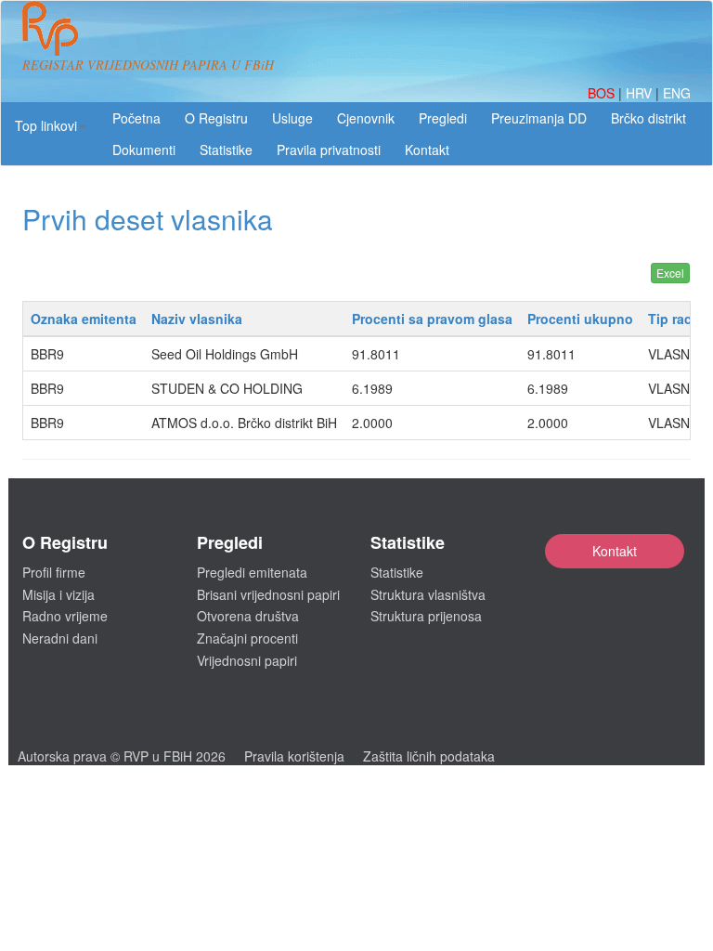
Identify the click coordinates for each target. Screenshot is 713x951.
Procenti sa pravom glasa (432, 318)
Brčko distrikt (648, 118)
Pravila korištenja (294, 756)
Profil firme (53, 572)
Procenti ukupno (580, 318)
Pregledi (443, 118)
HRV (640, 93)
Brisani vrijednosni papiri (268, 594)
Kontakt (614, 550)
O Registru (216, 118)
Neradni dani (59, 638)
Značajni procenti (247, 638)
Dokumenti (143, 149)
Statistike (226, 149)
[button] (50, 125)
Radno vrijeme (65, 615)
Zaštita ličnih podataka (429, 756)
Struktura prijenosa (426, 615)
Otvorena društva (248, 615)
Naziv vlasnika (196, 318)
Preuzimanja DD (539, 118)
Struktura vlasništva (428, 594)
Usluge (292, 118)
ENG (677, 93)
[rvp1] (50, 26)
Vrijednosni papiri (247, 660)
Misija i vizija (58, 594)
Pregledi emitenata (252, 572)
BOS (603, 93)
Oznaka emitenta (83, 318)
